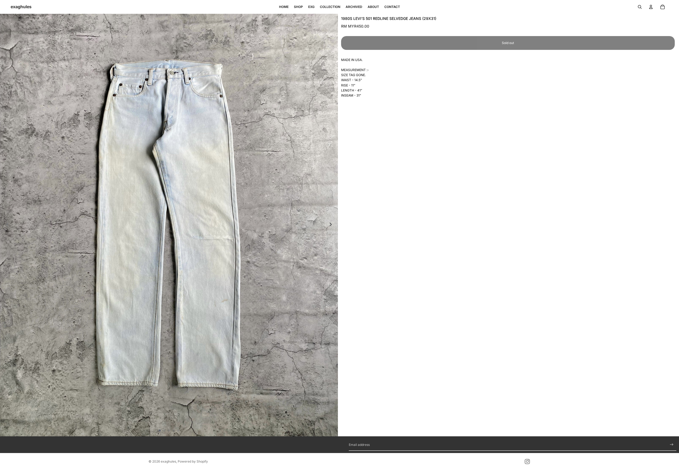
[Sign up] (671, 444)
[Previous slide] (6, 225)
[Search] (640, 7)
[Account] (651, 7)
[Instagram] (527, 461)
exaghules (168, 461)
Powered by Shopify (193, 461)
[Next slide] (332, 225)
